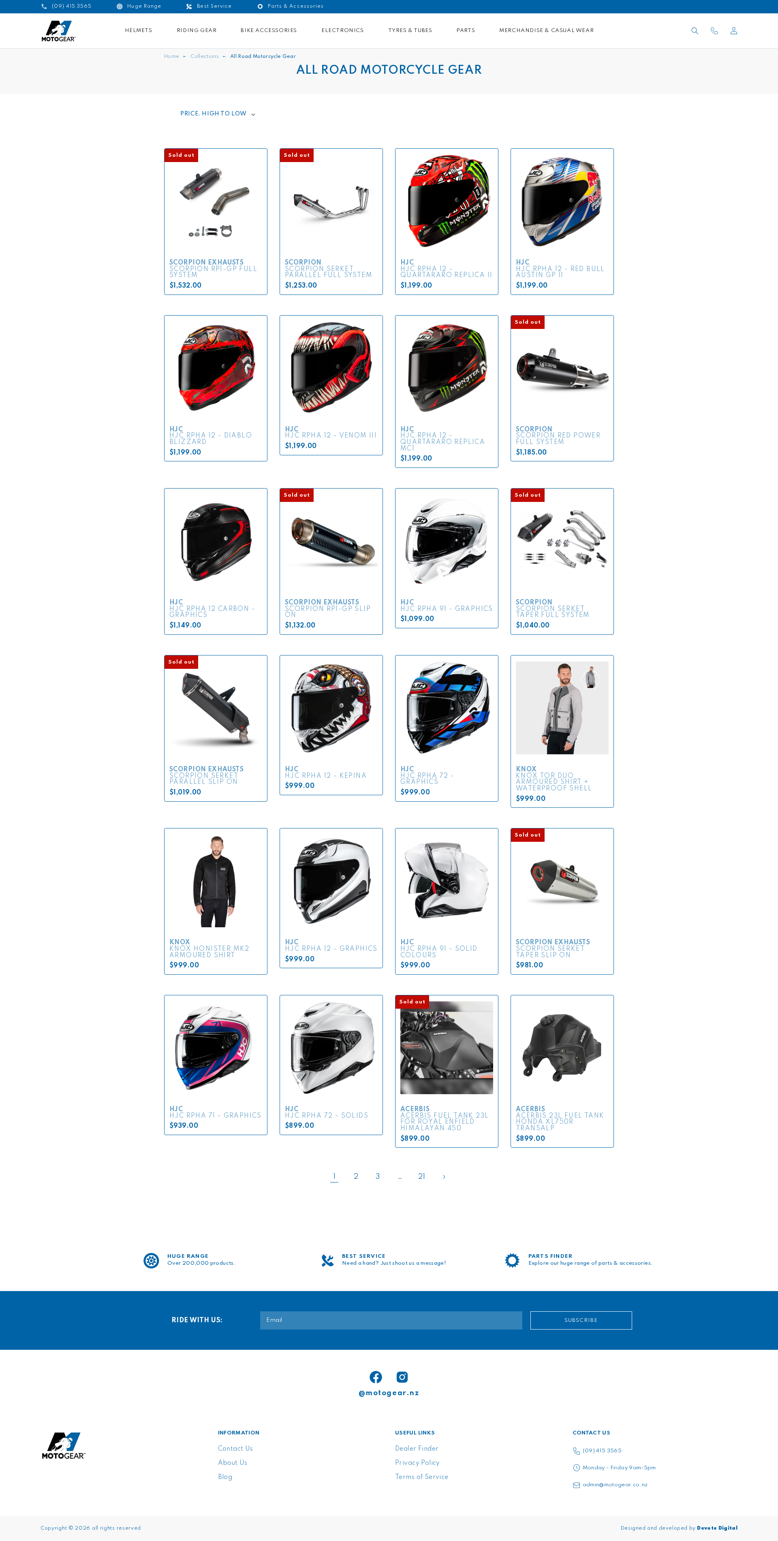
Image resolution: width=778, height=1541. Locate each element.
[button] (695, 30)
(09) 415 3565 (602, 1450)
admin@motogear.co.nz (615, 1485)
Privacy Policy (417, 1463)
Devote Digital (717, 1528)
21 (421, 1176)
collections (204, 56)
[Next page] (444, 1177)
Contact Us (235, 1449)
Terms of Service (422, 1477)
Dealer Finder (416, 1449)
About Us (233, 1463)
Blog (225, 1477)
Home (171, 56)
